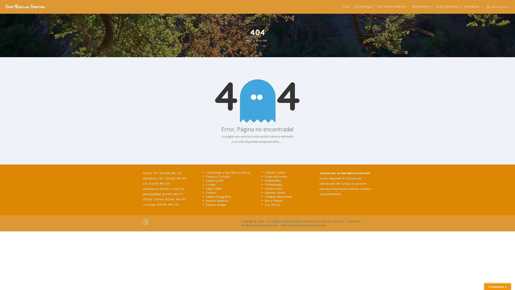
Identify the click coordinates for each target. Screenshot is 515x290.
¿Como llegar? (363, 6)
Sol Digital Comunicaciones (284, 221)
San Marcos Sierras (391, 6)
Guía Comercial (446, 6)
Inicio (346, 6)
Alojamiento (420, 6)
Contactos (472, 6)
